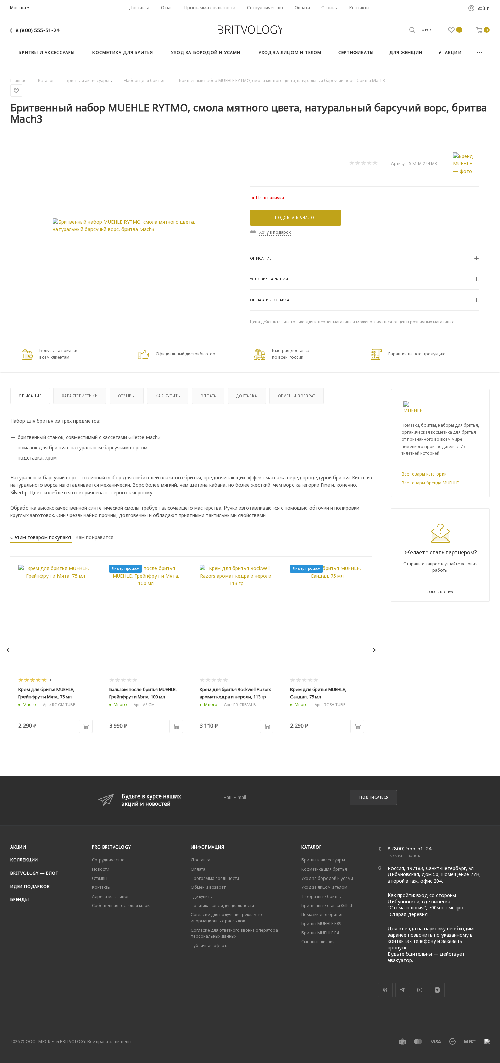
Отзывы (126, 395)
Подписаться (374, 797)
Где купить (201, 896)
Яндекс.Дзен (437, 990)
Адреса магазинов (111, 896)
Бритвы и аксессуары (323, 860)
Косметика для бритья (324, 869)
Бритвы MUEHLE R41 (321, 933)
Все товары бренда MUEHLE (430, 483)
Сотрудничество (108, 860)
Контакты (101, 887)
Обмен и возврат (296, 395)
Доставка (246, 395)
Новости (100, 869)
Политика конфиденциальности (222, 905)
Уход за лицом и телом (324, 887)
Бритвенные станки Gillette (328, 905)
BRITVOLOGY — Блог (34, 873)
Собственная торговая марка (122, 905)
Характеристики (80, 395)
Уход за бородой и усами (327, 878)
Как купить (167, 395)
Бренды (19, 899)
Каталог (311, 847)
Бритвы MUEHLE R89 (321, 924)
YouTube (420, 990)
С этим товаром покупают (41, 537)
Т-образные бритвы (321, 896)
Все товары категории (424, 474)
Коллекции (24, 860)
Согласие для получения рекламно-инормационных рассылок (227, 918)
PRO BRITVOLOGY (111, 847)
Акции (18, 847)
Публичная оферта (210, 945)
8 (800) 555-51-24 (38, 30)
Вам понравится (94, 537)
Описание (30, 395)
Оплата (208, 395)
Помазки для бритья (322, 914)
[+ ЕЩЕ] (479, 53)
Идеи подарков (30, 886)
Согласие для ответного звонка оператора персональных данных (234, 933)
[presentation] (8, 650)
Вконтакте (385, 990)
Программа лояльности (215, 878)
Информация (207, 847)
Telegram (402, 990)
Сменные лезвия (318, 942)
